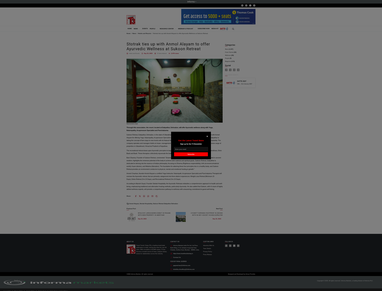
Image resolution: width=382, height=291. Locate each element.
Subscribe (191, 154)
